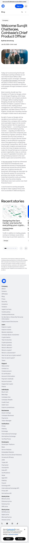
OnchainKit (5, 467)
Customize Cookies (13, 534)
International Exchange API (10, 488)
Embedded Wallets (8, 452)
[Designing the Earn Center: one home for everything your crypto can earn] (14, 224)
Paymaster (5, 465)
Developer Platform (8, 444)
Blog (3, 296)
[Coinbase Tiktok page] (17, 524)
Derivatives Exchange (9, 436)
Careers (4, 291)
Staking (4, 428)
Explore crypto (6, 327)
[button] (26, 6)
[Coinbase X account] (2, 524)
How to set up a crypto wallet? (11, 355)
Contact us (5, 368)
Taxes (3, 360)
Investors (5, 304)
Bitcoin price (6, 499)
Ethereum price (7, 501)
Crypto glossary (7, 342)
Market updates (7, 345)
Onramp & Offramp (8, 457)
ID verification (6, 373)
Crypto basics (6, 337)
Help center (5, 366)
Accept (20, 539)
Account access (7, 381)
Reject (8, 539)
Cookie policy (6, 312)
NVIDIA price (6, 512)
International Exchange (9, 434)
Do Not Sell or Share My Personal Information (12, 318)
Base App (5, 394)
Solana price (6, 504)
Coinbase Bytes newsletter (10, 335)
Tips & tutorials (7, 340)
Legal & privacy (6, 309)
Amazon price (6, 519)
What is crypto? (7, 350)
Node (3, 475)
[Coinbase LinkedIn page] (7, 524)
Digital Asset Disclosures (10, 321)
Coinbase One (6, 397)
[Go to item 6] (15, 248)
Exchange (5, 431)
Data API (4, 470)
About (3, 289)
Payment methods (7, 379)
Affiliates (5, 294)
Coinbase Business (8, 415)
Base (3, 447)
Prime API (5, 491)
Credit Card (5, 402)
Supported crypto (7, 384)
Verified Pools (6, 439)
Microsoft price (7, 517)
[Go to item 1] (5, 248)
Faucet (4, 483)
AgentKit (4, 478)
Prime (3, 426)
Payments (5, 418)
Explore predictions (8, 407)
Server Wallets (6, 449)
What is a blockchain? (8, 353)
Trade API (5, 462)
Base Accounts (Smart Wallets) (12, 455)
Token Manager (6, 420)
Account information (8, 376)
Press (3, 299)
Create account (6, 371)
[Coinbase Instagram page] (12, 524)
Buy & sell (5, 392)
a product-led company (10, 80)
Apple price (5, 514)
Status (4, 386)
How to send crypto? (8, 358)
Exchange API (6, 485)
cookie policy (10, 529)
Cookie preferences (8, 314)
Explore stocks (6, 329)
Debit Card (5, 405)
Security (4, 301)
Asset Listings (6, 413)
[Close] (25, 529)
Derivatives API (7, 493)
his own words (7, 161)
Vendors (4, 307)
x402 (3, 460)
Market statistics (7, 332)
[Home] (3, 6)
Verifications (6, 473)
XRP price (5, 506)
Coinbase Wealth (7, 399)
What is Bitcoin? (7, 347)
